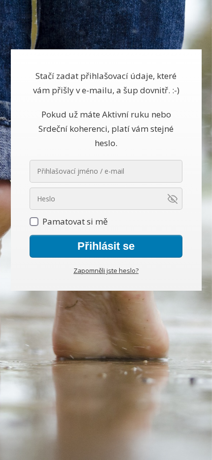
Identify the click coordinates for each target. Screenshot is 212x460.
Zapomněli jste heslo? (106, 270)
